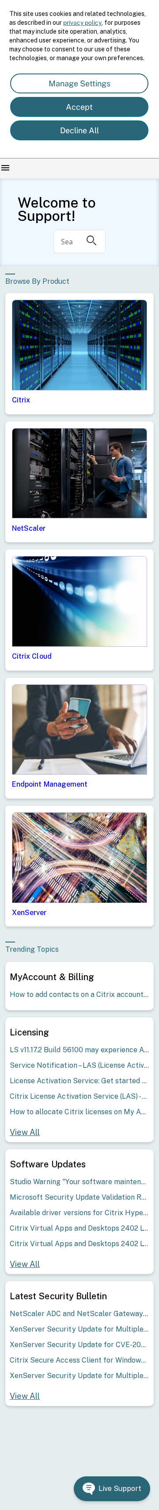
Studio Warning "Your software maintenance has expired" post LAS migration (79, 1182)
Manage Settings (79, 83)
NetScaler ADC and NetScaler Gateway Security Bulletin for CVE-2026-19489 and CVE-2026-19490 (79, 1313)
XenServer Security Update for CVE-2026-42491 (79, 1344)
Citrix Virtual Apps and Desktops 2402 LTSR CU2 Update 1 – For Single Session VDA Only (79, 1228)
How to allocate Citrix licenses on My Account (79, 1112)
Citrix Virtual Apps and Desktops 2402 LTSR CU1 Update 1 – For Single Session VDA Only (79, 1244)
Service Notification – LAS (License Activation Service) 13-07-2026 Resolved (79, 1065)
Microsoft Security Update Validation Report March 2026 (79, 1197)
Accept (79, 107)
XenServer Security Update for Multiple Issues (79, 1329)
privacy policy (82, 22)
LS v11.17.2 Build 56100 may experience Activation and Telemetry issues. (79, 1050)
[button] (112, 1488)
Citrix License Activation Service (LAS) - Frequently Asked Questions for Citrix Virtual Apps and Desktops (79, 1096)
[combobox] (67, 241)
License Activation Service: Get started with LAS (79, 1081)
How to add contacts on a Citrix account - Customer (79, 994)
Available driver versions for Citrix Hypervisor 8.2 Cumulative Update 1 (79, 1213)
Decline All (79, 130)
